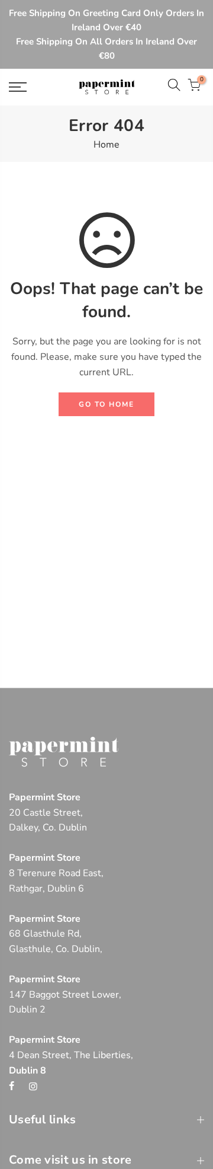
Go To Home (106, 404)
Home (106, 144)
